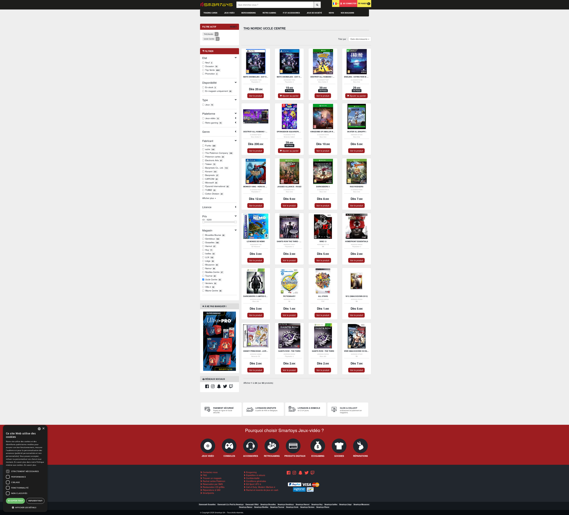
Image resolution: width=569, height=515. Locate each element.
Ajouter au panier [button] (290, 95)
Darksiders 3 (323, 186)
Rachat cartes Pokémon (213, 481)
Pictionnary (289, 296)
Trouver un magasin (212, 478)
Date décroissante (359, 38)
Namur (210, 268)
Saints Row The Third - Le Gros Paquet (296, 241)
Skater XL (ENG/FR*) (356, 131)
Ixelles (209, 253)
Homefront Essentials (356, 241)
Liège (209, 260)
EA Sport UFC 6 (253, 484)
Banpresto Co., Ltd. (216, 167)
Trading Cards (210, 13)
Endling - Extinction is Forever (359, 76)
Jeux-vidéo (229, 13)
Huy (208, 249)
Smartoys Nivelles (261, 507)
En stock (210, 87)
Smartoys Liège (345, 504)
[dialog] (25, 468)
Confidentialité (252, 478)
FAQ (204, 475)
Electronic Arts (213, 160)
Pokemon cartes (214, 156)
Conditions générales (256, 481)
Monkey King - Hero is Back (257, 186)
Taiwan (210, 164)
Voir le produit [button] (255, 95)
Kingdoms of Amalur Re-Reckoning (328, 131)
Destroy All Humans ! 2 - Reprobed (327, 76)
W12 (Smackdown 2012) (357, 296)
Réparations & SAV (211, 489)
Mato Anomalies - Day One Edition (259, 76)
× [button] (43, 428)
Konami (210, 171)
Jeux (209, 104)
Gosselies (212, 242)
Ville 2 (209, 286)
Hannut (210, 246)
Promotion (211, 73)
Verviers (210, 283)
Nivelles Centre (214, 272)
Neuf (208, 62)
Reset (233, 26)
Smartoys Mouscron (361, 504)
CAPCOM (211, 178)
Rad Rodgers (356, 186)
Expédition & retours (255, 475)
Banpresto (211, 175)
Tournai (210, 275)
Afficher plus (208, 198)
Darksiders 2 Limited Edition (257, 296)
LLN (209, 257)
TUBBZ (210, 189)
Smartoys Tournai (277, 507)
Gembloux (212, 238)
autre (209, 149)
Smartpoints (208, 492)
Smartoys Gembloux (286, 504)
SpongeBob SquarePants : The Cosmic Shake (299, 131)
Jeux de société (314, 13)
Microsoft (211, 182)
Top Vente (212, 69)
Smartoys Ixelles (331, 504)
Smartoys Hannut (302, 504)
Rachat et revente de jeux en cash (262, 489)
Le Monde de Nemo (256, 241)
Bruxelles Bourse (214, 234)
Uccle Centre (213, 279)
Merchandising (248, 13)
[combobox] (39, 428)
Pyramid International (216, 186)
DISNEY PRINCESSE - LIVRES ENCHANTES (261, 351)
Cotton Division (214, 193)
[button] (25, 507)
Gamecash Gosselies (207, 504)
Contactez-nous (210, 472)
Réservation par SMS (212, 484)
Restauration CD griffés (213, 487)
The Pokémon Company (218, 152)
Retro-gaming (269, 13)
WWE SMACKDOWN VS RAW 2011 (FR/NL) (362, 351)
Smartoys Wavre (322, 507)
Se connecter (349, 3)
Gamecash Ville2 (252, 504)
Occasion (211, 66)
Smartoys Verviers (307, 507)
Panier (364, 3)
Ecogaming (251, 472)
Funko (210, 145)
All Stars (323, 296)
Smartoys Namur (245, 507)
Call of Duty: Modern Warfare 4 (260, 487)
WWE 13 (322, 241)
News (331, 13)
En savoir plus (30, 465)
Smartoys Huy (316, 504)
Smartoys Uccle (292, 507)
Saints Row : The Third (289, 351)
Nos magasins (347, 13)
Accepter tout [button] (15, 500)
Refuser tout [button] (35, 500)
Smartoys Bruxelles (268, 504)
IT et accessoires (291, 13)
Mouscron (211, 264)
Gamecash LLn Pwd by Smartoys (230, 504)
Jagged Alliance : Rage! (289, 186)
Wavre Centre (213, 290)
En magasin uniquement (218, 90)
